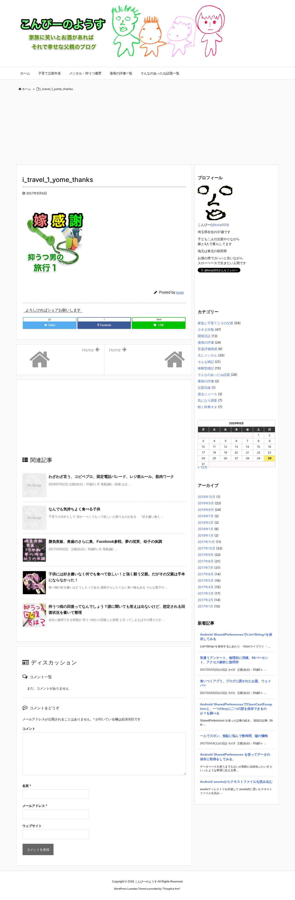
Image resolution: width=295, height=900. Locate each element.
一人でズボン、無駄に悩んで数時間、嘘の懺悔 (234, 736)
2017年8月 (206, 561)
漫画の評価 (206, 342)
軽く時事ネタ (207, 407)
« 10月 (202, 467)
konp (180, 292)
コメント (28, 729)
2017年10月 (206, 548)
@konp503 (220, 225)
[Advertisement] (147, 129)
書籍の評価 (206, 381)
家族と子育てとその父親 (215, 323)
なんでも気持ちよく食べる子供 (74, 509)
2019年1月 (205, 529)
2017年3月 (206, 593)
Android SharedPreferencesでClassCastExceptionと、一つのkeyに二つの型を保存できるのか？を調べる (236, 708)
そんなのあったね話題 (214, 375)
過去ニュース (207, 394)
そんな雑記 (206, 362)
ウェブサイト (32, 826)
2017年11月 (206, 542)
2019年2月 (206, 522)
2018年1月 (205, 535)
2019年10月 (206, 497)
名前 (26, 786)
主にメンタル (207, 355)
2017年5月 (206, 580)
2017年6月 (206, 574)
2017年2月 (205, 600)
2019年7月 (206, 516)
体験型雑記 (206, 368)
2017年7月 (205, 568)
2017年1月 (205, 606)
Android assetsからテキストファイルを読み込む (236, 781)
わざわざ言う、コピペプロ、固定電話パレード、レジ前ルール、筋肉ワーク (111, 477)
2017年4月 (206, 587)
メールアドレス (34, 806)
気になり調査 (207, 400)
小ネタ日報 (206, 329)
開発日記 (204, 336)
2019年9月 (206, 503)
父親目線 (204, 387)
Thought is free (171, 888)
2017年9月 (206, 555)
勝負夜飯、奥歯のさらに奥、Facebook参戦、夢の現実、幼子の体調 (105, 542)
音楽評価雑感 (207, 349)
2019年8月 (206, 509)
